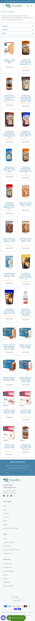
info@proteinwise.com (9, 487)
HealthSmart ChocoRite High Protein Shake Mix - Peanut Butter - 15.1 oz (26, 170)
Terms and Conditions (9, 542)
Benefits (5, 524)
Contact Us (6, 517)
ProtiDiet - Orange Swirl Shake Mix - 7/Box (9, 61)
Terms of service (9, 615)
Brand (4, 33)
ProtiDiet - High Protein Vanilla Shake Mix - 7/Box (9, 446)
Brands (5, 521)
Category (4, 26)
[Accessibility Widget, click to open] (3, 617)
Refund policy (23, 612)
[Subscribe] (30, 473)
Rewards (5, 575)
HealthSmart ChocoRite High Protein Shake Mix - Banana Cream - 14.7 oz (25, 276)
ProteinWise (7, 612)
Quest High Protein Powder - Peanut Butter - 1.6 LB (26, 240)
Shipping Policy (7, 553)
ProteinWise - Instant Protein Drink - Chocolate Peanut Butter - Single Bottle (25, 312)
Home (4, 506)
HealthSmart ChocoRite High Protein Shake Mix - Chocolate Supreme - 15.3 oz (9, 134)
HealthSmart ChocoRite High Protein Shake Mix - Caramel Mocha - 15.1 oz (25, 63)
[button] (3, 6)
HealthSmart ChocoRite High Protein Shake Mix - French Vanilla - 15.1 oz (26, 134)
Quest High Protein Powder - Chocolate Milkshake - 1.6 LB (9, 240)
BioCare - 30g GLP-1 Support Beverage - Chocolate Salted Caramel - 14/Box (9, 347)
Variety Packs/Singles (8, 571)
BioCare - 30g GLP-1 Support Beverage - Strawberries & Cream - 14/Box (25, 380)
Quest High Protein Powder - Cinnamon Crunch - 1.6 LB (26, 204)
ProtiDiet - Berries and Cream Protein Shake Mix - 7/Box (9, 411)
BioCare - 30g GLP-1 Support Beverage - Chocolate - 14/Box (9, 379)
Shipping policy (17, 615)
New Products (7, 582)
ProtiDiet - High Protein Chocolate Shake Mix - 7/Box (25, 411)
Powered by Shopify (14, 612)
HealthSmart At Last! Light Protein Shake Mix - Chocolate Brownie (9, 98)
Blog (4, 509)
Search (5, 538)
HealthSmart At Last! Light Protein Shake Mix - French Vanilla (9, 169)
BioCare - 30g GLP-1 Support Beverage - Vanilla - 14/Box (25, 346)
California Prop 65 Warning (10, 528)
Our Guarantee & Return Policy (11, 549)
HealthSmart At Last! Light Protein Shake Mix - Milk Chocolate (25, 447)
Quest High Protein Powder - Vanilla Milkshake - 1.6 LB (9, 275)
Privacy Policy (6, 546)
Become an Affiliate (8, 586)
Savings (5, 578)
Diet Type (5, 30)
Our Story (5, 513)
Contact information (26, 615)
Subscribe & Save (7, 567)
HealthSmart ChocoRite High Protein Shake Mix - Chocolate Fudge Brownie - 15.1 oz (26, 98)
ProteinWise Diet (7, 564)
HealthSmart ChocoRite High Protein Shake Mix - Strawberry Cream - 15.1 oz (9, 206)
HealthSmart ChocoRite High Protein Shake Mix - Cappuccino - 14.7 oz (9, 311)
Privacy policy (30, 612)
